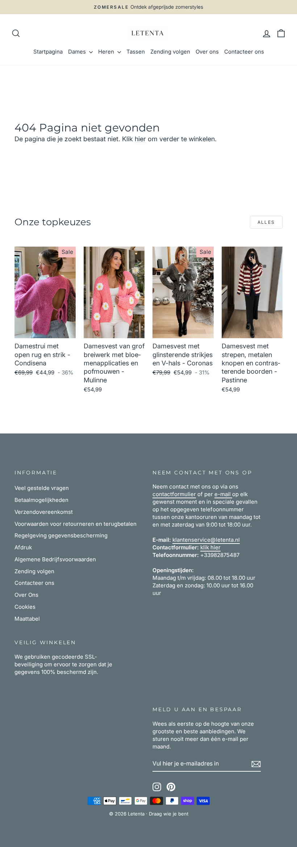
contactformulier (174, 494)
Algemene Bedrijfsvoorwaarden (55, 559)
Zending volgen (170, 51)
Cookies (24, 606)
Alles (266, 222)
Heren (107, 51)
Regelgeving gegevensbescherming (61, 535)
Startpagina (48, 51)
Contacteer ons (244, 51)
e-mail (223, 494)
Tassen (135, 51)
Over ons (207, 51)
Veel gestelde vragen (41, 488)
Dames (77, 51)
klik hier (210, 547)
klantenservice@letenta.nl (206, 539)
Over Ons (26, 594)
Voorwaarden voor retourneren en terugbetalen (75, 523)
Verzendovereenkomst (43, 511)
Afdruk (23, 547)
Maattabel (27, 618)
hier (140, 139)
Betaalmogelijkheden (41, 499)
